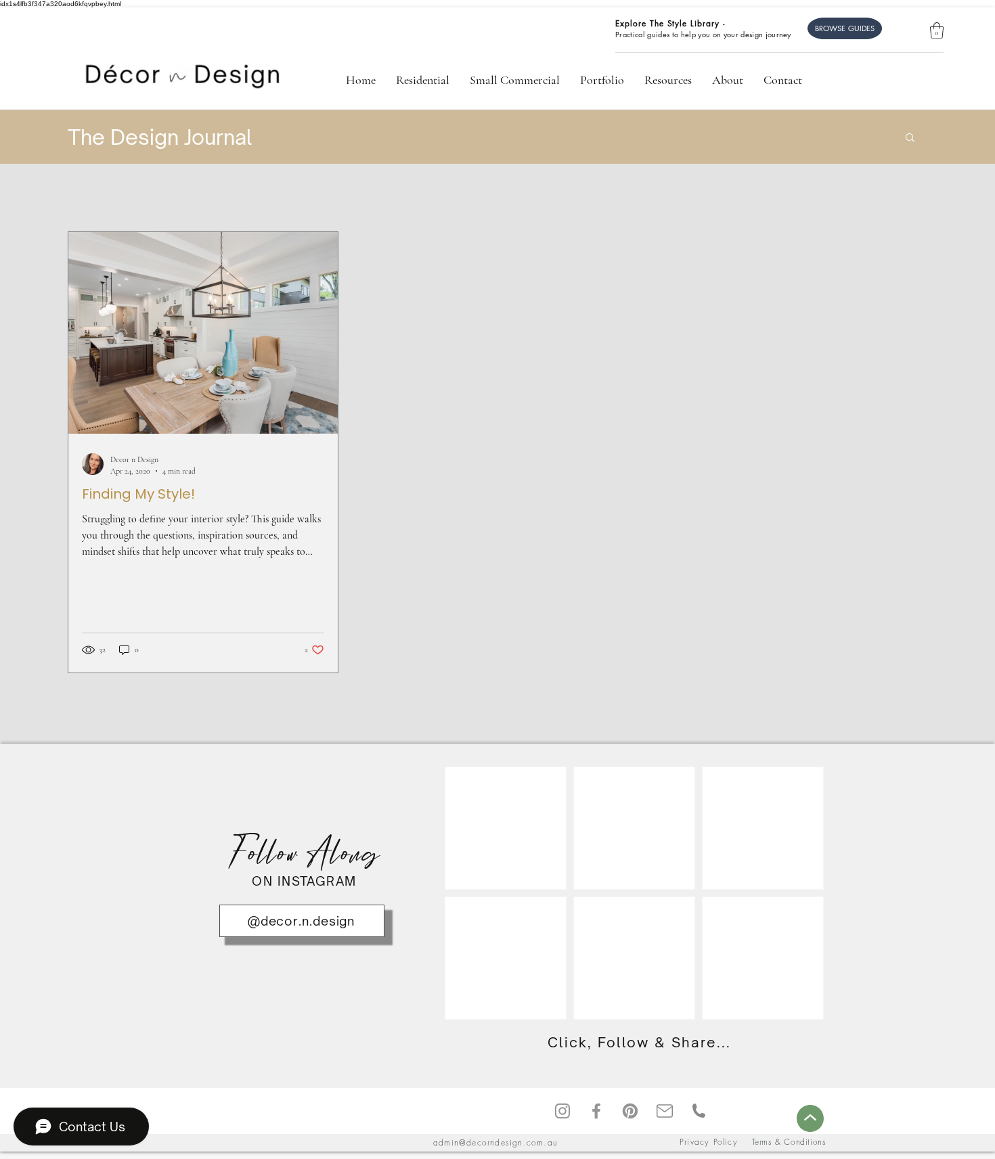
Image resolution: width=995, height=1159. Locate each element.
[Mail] (664, 1110)
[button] (937, 30)
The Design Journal (160, 137)
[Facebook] (596, 1111)
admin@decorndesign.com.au (495, 1142)
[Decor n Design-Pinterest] (630, 1111)
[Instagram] (562, 1111)
